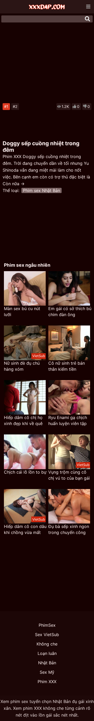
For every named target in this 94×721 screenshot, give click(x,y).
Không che (47, 644)
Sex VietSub (47, 634)
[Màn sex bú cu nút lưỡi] (25, 288)
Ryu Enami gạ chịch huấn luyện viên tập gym (67, 421)
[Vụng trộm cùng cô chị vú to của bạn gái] (69, 451)
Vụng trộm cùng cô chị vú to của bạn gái (69, 475)
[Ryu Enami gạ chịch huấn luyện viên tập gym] (69, 397)
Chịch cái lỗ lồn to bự (25, 472)
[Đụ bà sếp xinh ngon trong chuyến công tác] (69, 506)
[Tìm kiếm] (87, 18)
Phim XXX (47, 681)
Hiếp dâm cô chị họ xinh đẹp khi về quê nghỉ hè (23, 421)
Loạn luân (47, 653)
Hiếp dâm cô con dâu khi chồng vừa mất (25, 529)
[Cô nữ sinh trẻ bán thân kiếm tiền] (69, 342)
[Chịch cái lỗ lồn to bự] (25, 451)
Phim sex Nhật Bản (41, 190)
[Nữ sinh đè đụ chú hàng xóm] (25, 342)
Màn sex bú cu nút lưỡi (22, 311)
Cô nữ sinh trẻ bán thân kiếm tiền (66, 366)
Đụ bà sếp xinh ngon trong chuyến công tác (68, 530)
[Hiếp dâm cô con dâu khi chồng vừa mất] (25, 506)
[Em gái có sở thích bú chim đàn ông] (69, 288)
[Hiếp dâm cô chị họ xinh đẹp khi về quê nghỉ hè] (25, 397)
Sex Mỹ (47, 672)
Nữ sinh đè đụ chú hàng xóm (22, 366)
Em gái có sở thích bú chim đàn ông (69, 311)
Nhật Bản (47, 662)
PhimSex (47, 625)
